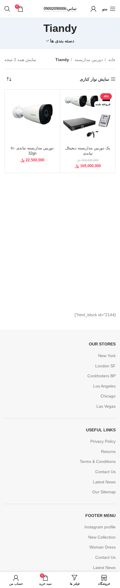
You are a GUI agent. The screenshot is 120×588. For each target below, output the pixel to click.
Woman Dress (102, 547)
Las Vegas (106, 406)
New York (107, 355)
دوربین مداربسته (88, 59)
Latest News (104, 482)
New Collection (102, 537)
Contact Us (105, 471)
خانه (111, 59)
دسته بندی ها (62, 41)
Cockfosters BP (101, 375)
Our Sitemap (104, 492)
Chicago (108, 396)
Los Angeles (104, 386)
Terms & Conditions (98, 461)
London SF (105, 366)
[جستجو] (7, 9)
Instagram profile (100, 527)
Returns (108, 451)
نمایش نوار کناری (94, 79)
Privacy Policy (103, 441)
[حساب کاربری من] (93, 9)
